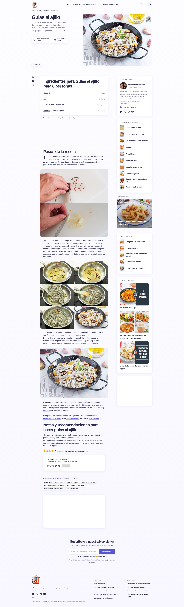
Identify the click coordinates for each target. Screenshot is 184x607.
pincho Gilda (81, 405)
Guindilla (46, 111)
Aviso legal (82, 601)
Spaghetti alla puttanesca (135, 242)
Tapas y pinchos (72, 488)
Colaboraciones (47, 598)
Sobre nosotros (36, 598)
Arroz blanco (131, 154)
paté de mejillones (60, 408)
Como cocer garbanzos (135, 134)
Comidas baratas (73, 482)
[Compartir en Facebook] (33, 81)
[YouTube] (132, 112)
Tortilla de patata (132, 160)
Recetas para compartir (75, 485)
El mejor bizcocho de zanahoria (105, 594)
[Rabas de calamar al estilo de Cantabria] (134, 213)
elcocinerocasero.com (136, 85)
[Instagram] (128, 112)
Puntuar (65, 466)
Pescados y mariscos (127, 202)
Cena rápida (59, 482)
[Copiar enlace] (33, 85)
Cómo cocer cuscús (133, 128)
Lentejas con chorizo (134, 167)
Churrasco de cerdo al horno (137, 141)
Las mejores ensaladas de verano (105, 591)
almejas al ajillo (72, 418)
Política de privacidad (72, 601)
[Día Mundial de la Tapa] (134, 294)
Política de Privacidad (90, 560)
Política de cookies (61, 601)
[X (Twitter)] (125, 112)
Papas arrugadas (132, 174)
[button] (141, 4)
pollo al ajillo (94, 418)
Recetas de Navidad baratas (54, 485)
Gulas (45, 93)
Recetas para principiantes (54, 488)
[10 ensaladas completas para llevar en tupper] (134, 352)
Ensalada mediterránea (134, 268)
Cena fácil (48, 482)
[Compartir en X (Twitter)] (33, 77)
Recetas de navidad (88, 482)
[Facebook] (121, 112)
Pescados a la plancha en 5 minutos (139, 591)
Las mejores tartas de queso (103, 598)
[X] (37, 594)
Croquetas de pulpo (133, 248)
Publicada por (52, 479)
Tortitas (129, 147)
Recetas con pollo (100, 583)
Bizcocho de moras (133, 262)
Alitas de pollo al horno (134, 187)
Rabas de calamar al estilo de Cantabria (132, 222)
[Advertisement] (74, 511)
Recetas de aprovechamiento (104, 587)
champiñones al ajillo (52, 418)
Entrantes (36, 64)
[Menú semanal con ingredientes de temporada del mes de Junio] (134, 322)
